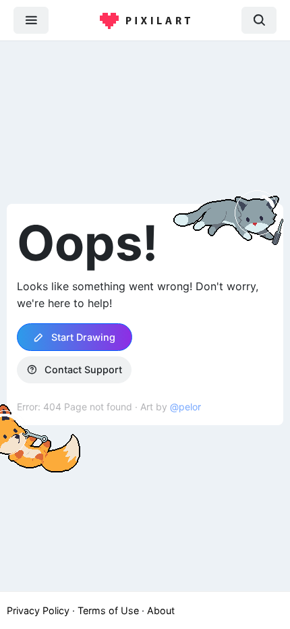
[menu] (31, 20)
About (161, 610)
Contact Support (82, 369)
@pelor (185, 406)
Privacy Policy (38, 610)
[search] (259, 20)
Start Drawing (82, 337)
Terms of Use (108, 610)
